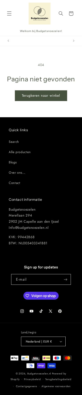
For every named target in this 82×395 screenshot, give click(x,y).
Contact (14, 182)
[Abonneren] (65, 279)
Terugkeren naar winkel (41, 95)
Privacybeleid (32, 379)
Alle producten (20, 152)
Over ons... (17, 172)
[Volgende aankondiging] (74, 41)
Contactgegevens (26, 386)
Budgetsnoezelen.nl (39, 373)
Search (14, 141)
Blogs (13, 162)
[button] (9, 14)
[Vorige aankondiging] (8, 41)
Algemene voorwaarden (56, 386)
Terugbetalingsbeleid (58, 379)
